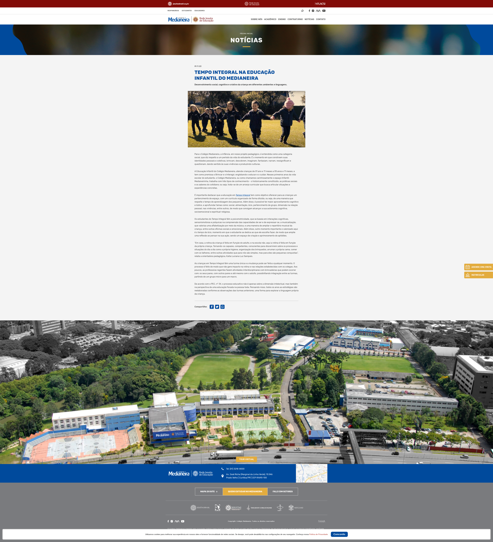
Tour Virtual (246, 459)
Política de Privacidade (318, 534)
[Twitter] (217, 307)
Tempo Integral (243, 195)
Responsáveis (173, 11)
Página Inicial (246, 34)
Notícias (309, 19)
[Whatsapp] (222, 307)
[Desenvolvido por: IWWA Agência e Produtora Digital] (321, 521)
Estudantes (187, 11)
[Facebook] (309, 10)
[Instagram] (313, 10)
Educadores (200, 11)
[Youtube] (323, 10)
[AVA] (318, 11)
